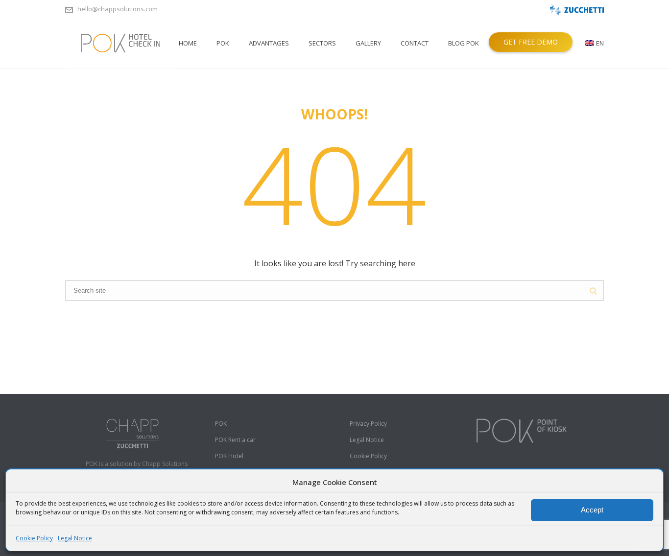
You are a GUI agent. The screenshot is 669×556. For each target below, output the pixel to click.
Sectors (322, 43)
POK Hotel (229, 456)
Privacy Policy (368, 423)
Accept (592, 510)
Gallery (368, 43)
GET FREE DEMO (530, 41)
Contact (415, 43)
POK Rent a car (235, 440)
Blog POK (463, 43)
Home (188, 43)
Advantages (269, 43)
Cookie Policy (34, 538)
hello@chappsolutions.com (117, 8)
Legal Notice (75, 538)
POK (222, 43)
